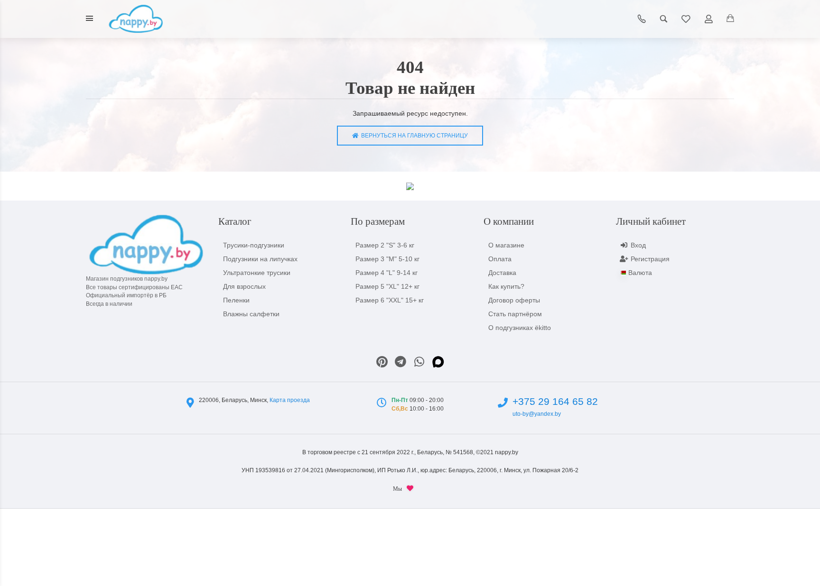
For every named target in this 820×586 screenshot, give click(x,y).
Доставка (502, 272)
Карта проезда (290, 400)
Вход (638, 245)
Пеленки (236, 300)
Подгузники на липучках (260, 259)
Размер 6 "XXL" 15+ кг (389, 300)
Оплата (500, 259)
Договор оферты (514, 300)
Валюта (640, 272)
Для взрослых (244, 286)
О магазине (506, 245)
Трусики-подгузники (253, 245)
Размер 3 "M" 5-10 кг (387, 259)
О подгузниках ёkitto (519, 327)
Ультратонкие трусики (256, 272)
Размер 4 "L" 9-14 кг (386, 272)
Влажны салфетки (251, 314)
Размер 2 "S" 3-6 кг (384, 245)
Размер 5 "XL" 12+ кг (387, 286)
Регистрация (650, 259)
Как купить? (506, 286)
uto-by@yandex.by (536, 414)
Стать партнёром (515, 314)
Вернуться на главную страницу (413, 135)
